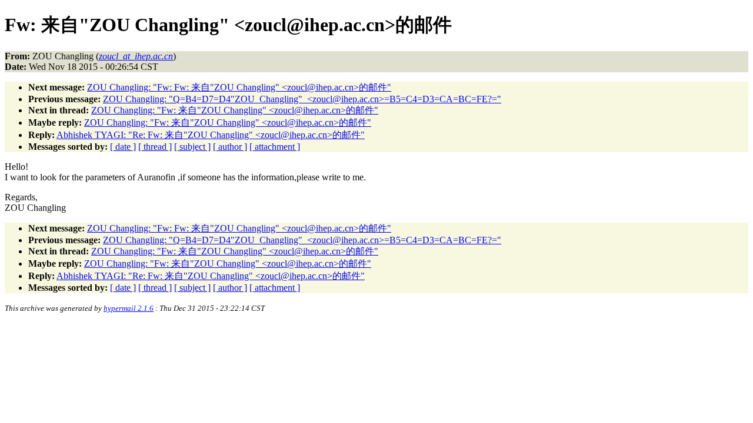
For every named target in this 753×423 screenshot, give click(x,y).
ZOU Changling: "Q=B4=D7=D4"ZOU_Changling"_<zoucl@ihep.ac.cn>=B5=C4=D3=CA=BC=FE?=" (302, 99)
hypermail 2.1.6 (129, 308)
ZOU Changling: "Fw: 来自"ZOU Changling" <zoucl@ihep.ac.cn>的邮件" (234, 110)
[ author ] (230, 147)
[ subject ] (192, 147)
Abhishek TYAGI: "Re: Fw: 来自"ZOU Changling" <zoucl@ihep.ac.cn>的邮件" (210, 135)
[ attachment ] (274, 147)
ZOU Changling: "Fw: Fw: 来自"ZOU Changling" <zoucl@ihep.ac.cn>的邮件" (239, 87)
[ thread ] (155, 147)
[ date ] (123, 147)
